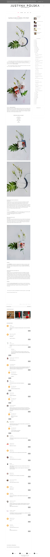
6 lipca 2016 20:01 (12, 474)
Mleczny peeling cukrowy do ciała (11, 217)
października (36, 49)
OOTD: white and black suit (38, 74)
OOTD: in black (36, 84)
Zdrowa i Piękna (12, 510)
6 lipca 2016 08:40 (12, 335)
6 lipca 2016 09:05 (12, 365)
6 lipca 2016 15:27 (13, 387)
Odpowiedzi (10, 347)
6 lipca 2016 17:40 (12, 451)
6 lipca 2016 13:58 (12, 406)
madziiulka (12, 473)
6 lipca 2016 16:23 (12, 436)
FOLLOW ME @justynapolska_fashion (25, 555)
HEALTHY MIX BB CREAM (18, 319)
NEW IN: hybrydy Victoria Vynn (38, 73)
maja (35, 93)
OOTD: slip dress (37, 80)
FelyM (11, 325)
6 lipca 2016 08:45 (12, 343)
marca (36, 95)
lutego (36, 96)
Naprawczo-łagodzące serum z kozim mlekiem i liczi (13, 270)
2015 (35, 98)
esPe (10, 380)
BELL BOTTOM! (38, 17)
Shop (30, 12)
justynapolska (18, 19)
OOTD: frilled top (37, 70)
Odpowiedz (29, 339)
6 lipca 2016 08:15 (12, 326)
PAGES (28, 12)
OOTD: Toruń (36, 53)
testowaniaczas (12, 364)
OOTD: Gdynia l (36, 64)
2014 (35, 99)
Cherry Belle (12, 443)
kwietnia (36, 94)
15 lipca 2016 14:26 (13, 350)
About (25, 12)
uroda (11, 304)
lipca (35, 52)
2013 (35, 100)
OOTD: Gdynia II (37, 59)
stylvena (11, 435)
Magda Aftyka (12, 518)
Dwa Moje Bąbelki (13, 405)
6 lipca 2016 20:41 (12, 487)
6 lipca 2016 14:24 (12, 422)
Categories (21, 12)
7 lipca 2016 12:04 (12, 519)
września (36, 50)
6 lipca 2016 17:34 (12, 444)
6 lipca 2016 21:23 (12, 494)
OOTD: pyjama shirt (37, 89)
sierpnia (36, 51)
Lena (10, 342)
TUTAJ (29, 290)
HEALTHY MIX (25, 319)
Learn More (39, 1)
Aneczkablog (12, 421)
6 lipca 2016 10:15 (12, 381)
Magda (11, 463)
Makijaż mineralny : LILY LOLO (38, 65)
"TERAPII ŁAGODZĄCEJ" (12, 107)
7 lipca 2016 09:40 (12, 511)
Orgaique (12, 349)
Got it (42, 1)
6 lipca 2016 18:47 (12, 464)
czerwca (36, 92)
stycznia (36, 97)
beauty (19, 16)
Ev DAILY (11, 486)
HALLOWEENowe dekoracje (40, 21)
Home (18, 12)
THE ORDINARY (9, 319)
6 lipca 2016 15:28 (13, 373)
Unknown (11, 493)
